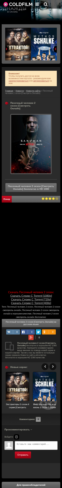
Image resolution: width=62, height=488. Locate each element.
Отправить (22, 455)
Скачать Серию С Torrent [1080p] (31, 295)
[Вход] (16, 436)
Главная (9, 91)
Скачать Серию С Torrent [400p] (31, 303)
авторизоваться (41, 81)
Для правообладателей (31, 485)
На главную (18, 4)
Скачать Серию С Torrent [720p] (31, 299)
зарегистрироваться (19, 81)
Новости (20, 91)
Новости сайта (33, 91)
